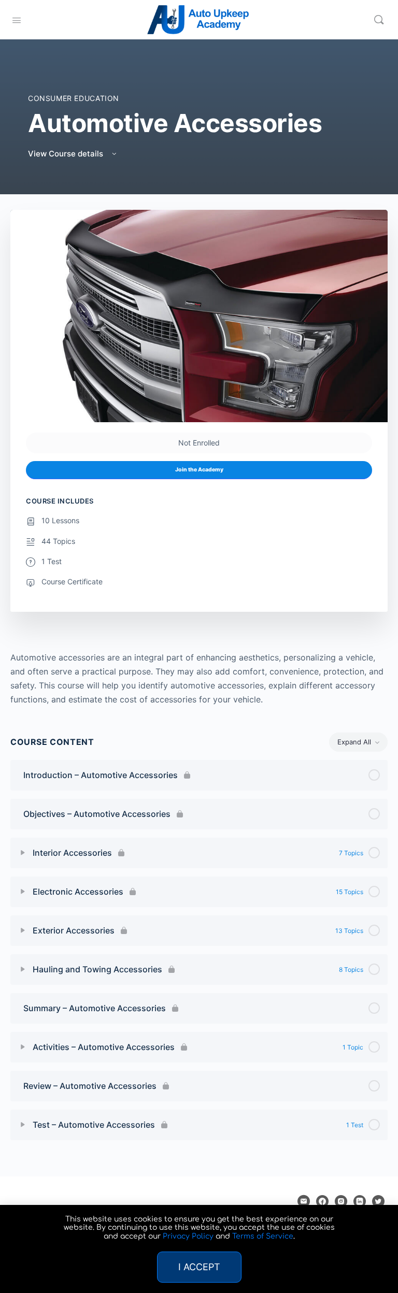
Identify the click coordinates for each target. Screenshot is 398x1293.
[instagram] (341, 1201)
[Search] (379, 19)
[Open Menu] (16, 19)
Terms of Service (262, 1236)
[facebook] (322, 1201)
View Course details (66, 154)
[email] (303, 1201)
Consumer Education (73, 98)
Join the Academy (199, 469)
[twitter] (378, 1201)
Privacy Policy (188, 1236)
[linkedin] (359, 1201)
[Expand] (22, 852)
